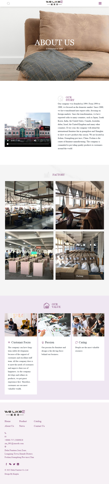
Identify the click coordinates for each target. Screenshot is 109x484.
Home (8, 421)
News (22, 426)
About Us (9, 426)
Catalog (37, 421)
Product (23, 421)
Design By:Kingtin (12, 474)
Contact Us (39, 426)
